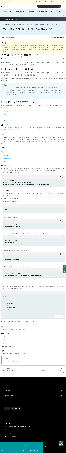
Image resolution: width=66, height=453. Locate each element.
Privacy (7, 416)
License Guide (20, 11)
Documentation (7, 12)
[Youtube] (19, 408)
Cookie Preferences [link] (10, 436)
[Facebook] (5, 408)
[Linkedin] (15, 408)
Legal (6, 420)
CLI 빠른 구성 (7, 155)
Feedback (7, 429)
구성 (4, 117)
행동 (4, 339)
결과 (4, 161)
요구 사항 (6, 111)
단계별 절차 (6, 158)
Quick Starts (30, 11)
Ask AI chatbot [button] (18, 1)
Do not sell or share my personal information (17, 426)
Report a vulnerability (11, 433)
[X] (8, 408)
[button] (61, 443)
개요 (4, 114)
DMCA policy (8, 423)
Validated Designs (43, 11)
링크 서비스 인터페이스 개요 (11, 361)
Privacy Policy (6, 450)
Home (4, 24)
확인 (4, 120)
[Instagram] (12, 408)
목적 (4, 336)
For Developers (56, 11)
